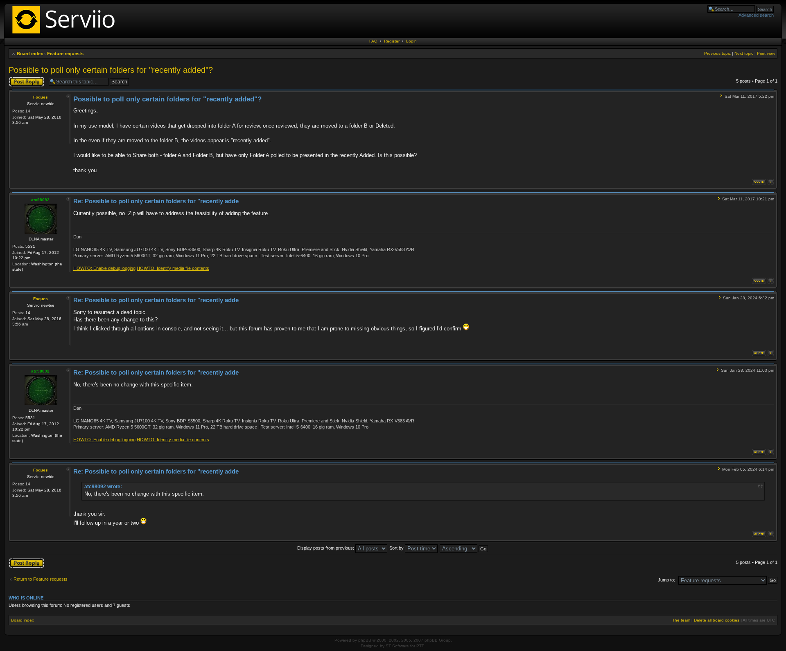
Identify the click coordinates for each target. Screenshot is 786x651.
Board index (30, 53)
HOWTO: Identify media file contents (173, 268)
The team (681, 620)
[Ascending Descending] (464, 547)
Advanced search (756, 15)
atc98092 (40, 200)
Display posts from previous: (326, 547)
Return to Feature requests (41, 579)
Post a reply (20, 78)
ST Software (397, 646)
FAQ (373, 41)
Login (411, 41)
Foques (40, 97)
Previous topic (717, 53)
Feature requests (65, 53)
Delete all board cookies (716, 620)
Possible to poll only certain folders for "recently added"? (111, 69)
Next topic (743, 53)
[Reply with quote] (759, 181)
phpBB (364, 640)
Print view (766, 53)
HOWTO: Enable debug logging (104, 268)
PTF (420, 646)
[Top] (770, 181)
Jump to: (666, 579)
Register (392, 41)
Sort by (397, 547)
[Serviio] (66, 34)
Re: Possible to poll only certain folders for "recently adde (156, 201)
